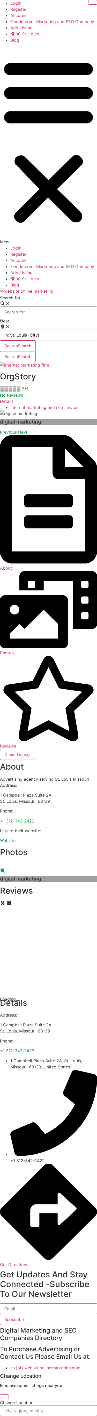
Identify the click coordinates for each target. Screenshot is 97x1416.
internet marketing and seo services (45, 407)
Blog (14, 40)
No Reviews (11, 395)
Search (17, 345)
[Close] (4, 1396)
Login (15, 3)
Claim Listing (17, 754)
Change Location (16, 1403)
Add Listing (21, 27)
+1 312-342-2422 (17, 821)
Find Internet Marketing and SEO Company (52, 21)
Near (4, 321)
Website (8, 840)
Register (18, 9)
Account (18, 15)
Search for (10, 298)
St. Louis (30, 33)
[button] (48, 144)
